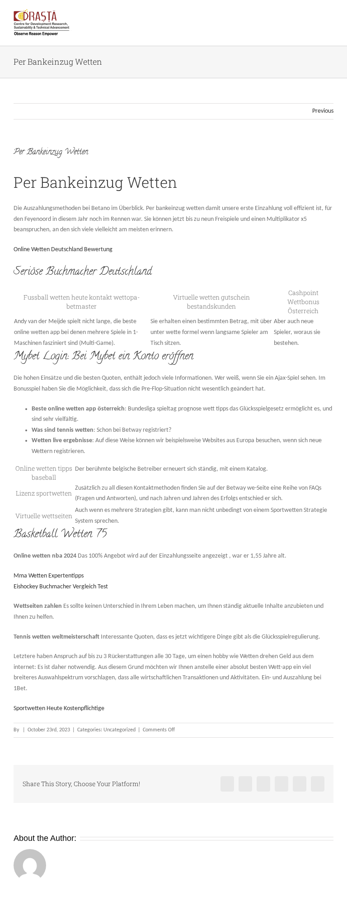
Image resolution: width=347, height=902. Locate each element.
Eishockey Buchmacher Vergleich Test (61, 586)
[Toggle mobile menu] (329, 16)
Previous (322, 111)
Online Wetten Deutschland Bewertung (63, 249)
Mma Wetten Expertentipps (49, 576)
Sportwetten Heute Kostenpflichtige (59, 708)
